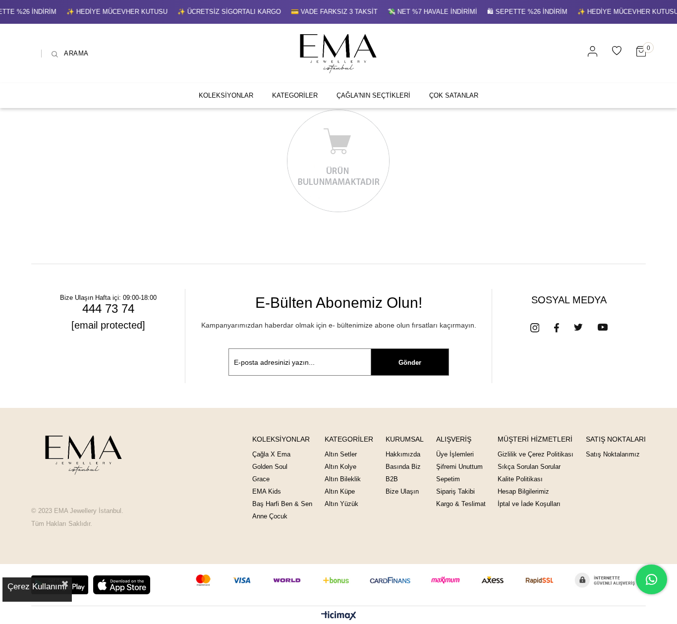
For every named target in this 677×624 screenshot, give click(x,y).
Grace (261, 479)
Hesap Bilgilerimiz (523, 491)
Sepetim (448, 479)
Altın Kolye (340, 466)
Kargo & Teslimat (461, 504)
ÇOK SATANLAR (453, 95)
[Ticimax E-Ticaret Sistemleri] (338, 616)
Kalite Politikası (520, 479)
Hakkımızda (403, 454)
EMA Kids (266, 491)
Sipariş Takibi (455, 491)
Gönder (409, 362)
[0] (641, 51)
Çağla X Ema (271, 454)
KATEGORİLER (295, 95)
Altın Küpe (340, 491)
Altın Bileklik (343, 479)
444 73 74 (108, 308)
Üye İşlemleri (455, 454)
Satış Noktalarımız (613, 454)
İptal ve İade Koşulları (529, 504)
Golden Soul (269, 466)
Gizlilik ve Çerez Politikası (535, 454)
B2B (392, 479)
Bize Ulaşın (402, 491)
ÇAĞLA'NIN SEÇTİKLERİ (373, 95)
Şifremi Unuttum (459, 466)
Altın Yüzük (341, 504)
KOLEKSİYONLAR (226, 95)
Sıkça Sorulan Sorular (529, 466)
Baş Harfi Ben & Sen (282, 504)
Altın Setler (341, 454)
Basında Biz (403, 466)
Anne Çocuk (269, 516)
